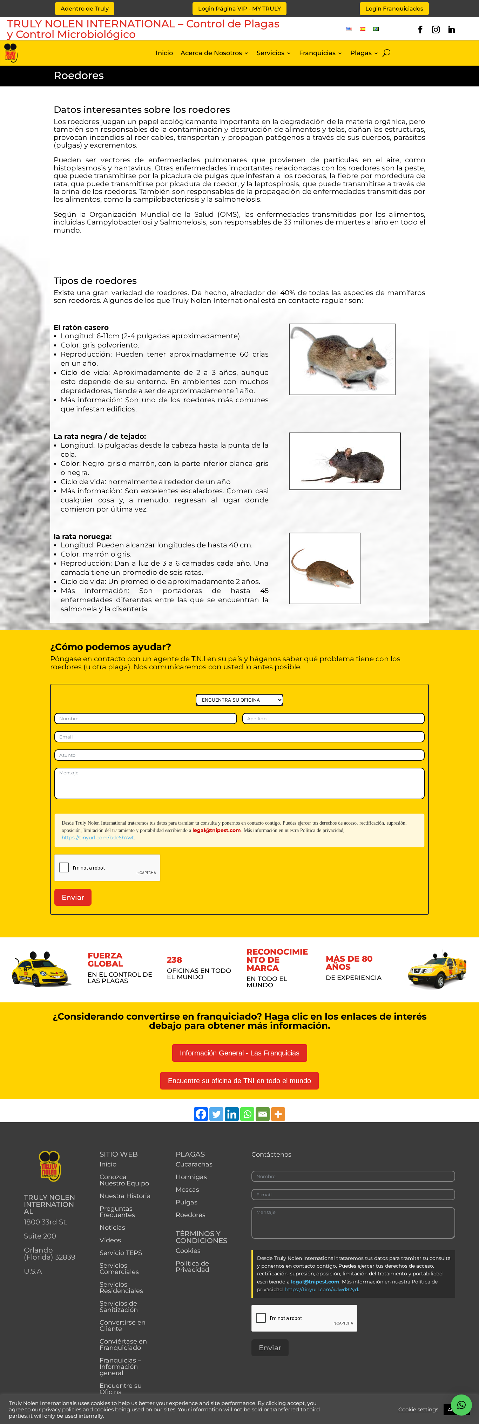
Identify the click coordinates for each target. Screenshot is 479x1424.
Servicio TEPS (121, 1253)
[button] (461, 1405)
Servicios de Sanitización (119, 1307)
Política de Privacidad (192, 1267)
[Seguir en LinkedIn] (451, 29)
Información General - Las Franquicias (239, 1053)
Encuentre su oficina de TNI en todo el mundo (239, 1081)
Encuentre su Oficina (121, 1389)
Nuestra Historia (125, 1196)
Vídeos (110, 1240)
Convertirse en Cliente (123, 1326)
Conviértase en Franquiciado (123, 1345)
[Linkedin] (232, 1114)
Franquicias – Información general (120, 1367)
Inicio (164, 54)
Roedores (190, 1215)
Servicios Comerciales (119, 1269)
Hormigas (191, 1177)
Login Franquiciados (394, 8)
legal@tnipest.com (217, 830)
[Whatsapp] (247, 1114)
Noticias (112, 1227)
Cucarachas (194, 1164)
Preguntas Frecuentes (117, 1212)
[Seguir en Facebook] (420, 29)
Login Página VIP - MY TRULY (239, 8)
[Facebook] (201, 1114)
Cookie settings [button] (418, 1409)
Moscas (187, 1190)
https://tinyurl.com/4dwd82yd (321, 1289)
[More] (278, 1114)
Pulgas (186, 1202)
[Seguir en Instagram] (436, 29)
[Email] (263, 1114)
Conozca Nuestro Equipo (124, 1180)
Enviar (73, 897)
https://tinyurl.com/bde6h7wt (98, 837)
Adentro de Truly (85, 8)
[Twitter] (216, 1114)
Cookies (188, 1251)
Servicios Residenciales (121, 1288)
